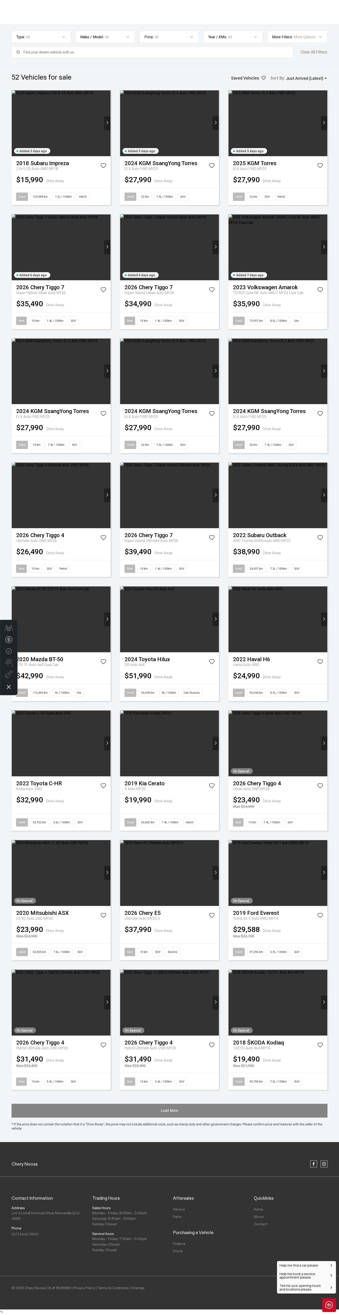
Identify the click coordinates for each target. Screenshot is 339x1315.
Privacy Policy (84, 1287)
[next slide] (107, 123)
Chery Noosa (25, 1164)
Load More (169, 1110)
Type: (20, 37)
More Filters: (282, 37)
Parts (177, 1216)
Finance (179, 1243)
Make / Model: (92, 37)
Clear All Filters (313, 52)
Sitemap (138, 1287)
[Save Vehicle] (103, 166)
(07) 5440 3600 (25, 1234)
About (259, 1216)
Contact (261, 1224)
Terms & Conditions (113, 1287)
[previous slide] (15, 123)
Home (258, 1209)
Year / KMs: (217, 37)
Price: (149, 37)
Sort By (277, 78)
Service (179, 1209)
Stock (178, 1251)
